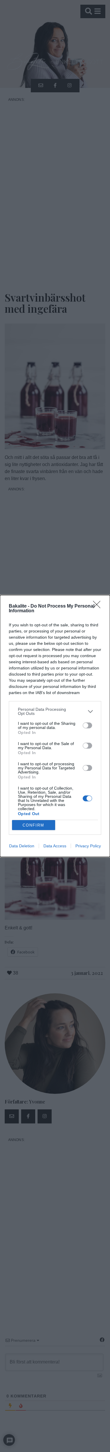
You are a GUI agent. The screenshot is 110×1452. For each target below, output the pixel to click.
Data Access (54, 846)
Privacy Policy (88, 846)
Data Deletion (21, 846)
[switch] (87, 725)
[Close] (98, 606)
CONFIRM (33, 825)
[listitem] (55, 711)
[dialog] (55, 726)
